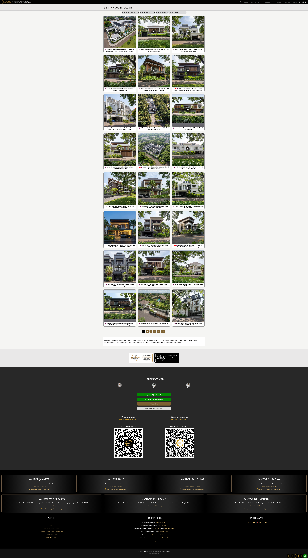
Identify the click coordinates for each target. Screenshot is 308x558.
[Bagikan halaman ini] (301, 556)
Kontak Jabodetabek (154, 395)
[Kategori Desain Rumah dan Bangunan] (288, 556)
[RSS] (266, 523)
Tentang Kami (278, 2)
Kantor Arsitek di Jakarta (39, 486)
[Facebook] (248, 523)
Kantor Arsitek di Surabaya (269, 486)
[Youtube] (254, 523)
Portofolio (245, 2)
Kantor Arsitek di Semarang (154, 506)
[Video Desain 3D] (297, 556)
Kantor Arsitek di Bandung (192, 486)
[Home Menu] (240, 2)
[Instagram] (251, 523)
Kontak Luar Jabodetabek (155, 399)
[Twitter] (263, 523)
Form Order (154, 403)
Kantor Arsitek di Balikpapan (256, 506)
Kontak (295, 2)
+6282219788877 (27, 2)
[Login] (299, 2)
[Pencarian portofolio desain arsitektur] (292, 556)
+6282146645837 (25, 1)
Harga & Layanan (267, 2)
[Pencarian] (305, 2)
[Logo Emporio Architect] (5, 2)
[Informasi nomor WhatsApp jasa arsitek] (305, 556)
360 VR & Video (255, 2)
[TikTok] (257, 523)
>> (163, 331)
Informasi (288, 2)
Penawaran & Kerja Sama (155, 408)
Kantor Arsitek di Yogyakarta (52, 506)
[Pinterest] (260, 523)
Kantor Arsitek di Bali (116, 486)
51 (158, 331)
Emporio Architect (147, 551)
